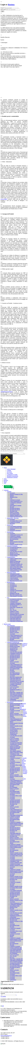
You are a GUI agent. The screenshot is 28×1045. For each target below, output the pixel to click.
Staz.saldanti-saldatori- (15, 568)
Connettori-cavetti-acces (16, 565)
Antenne (12, 587)
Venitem (25, 773)
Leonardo (24, 758)
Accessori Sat (13, 586)
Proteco (25, 769)
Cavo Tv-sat (13, 592)
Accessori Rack (14, 548)
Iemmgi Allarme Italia (25, 713)
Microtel (24, 760)
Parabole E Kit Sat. (14, 593)
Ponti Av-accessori (14, 613)
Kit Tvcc (12, 608)
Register (11, 5)
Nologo (24, 763)
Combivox (24, 643)
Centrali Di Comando (15, 536)
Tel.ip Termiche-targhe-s (16, 615)
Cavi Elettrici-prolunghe (16, 526)
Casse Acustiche (14, 578)
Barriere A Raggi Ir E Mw (16, 494)
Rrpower (25, 770)
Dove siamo (10, 473)
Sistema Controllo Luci (15, 515)
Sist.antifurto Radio (14, 513)
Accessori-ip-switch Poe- (16, 599)
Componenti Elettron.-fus (16, 564)
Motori (11, 540)
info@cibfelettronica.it (6, 1035)
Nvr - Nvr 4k (13, 610)
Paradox (24, 766)
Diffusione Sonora (11, 572)
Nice (23, 762)
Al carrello (3, 996)
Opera (23, 765)
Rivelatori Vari (13, 511)
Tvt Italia (25, 772)
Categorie (6, 490)
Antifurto (9, 491)
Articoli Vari (10, 525)
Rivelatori (12, 523)
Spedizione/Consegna (12, 477)
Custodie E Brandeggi (15, 603)
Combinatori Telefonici (15, 502)
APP (5, 483)
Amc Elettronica (11, 625)
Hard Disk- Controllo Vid (16, 607)
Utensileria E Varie (14, 571)
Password (3, 9)
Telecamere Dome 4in (15, 620)
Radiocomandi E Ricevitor (16, 541)
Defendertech (10, 702)
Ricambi (12, 507)
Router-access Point (15, 554)
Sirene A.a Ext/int (14, 512)
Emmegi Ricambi (22, 705)
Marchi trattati (7, 624)
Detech (24, 703)
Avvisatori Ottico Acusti (16, 520)
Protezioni (12, 529)
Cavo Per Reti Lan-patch (16, 551)
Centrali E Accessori (15, 500)
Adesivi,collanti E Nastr (16, 558)
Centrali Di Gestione (15, 522)
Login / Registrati (11, 469)
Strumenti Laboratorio (15, 530)
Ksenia (24, 716)
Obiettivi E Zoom (14, 611)
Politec (24, 767)
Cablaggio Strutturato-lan (13, 642)
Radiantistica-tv (10, 582)
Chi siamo (9, 471)
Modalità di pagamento (12, 476)
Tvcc (8, 597)
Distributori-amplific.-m (16, 604)
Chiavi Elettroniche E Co (16, 501)
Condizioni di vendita (12, 474)
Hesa (24, 710)
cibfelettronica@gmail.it (6, 391)
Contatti (12, 504)
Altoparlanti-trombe (15, 573)
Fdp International (23, 708)
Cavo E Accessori (14, 579)
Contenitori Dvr (14, 601)
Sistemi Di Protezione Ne (16, 516)
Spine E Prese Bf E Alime (16, 566)
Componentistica (11, 557)
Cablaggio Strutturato (12, 546)
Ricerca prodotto (5, 453)
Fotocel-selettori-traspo (15, 537)
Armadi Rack (13, 550)
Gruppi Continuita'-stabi (16, 527)
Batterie (12, 495)
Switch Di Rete (14, 555)
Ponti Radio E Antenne (15, 505)
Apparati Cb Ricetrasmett (16, 590)
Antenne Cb (13, 589)
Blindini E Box (13, 497)
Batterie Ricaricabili (15, 562)
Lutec (23, 759)
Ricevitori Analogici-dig (16, 594)
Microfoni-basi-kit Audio (16, 580)
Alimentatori (13, 560)
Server (5, 481)
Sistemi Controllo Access (16, 544)
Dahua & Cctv (24, 645)
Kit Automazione (14, 539)
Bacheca (6, 480)
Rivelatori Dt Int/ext (15, 508)
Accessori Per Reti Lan (15, 547)
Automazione (10, 532)
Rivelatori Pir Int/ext (15, 509)
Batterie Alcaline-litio (15, 561)
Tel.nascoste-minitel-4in (16, 617)
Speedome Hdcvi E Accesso (17, 614)
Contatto (9, 470)
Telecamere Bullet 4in (15, 618)
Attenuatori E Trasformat (16, 576)
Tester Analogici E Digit (16, 569)
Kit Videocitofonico (15, 673)
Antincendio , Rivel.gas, (13, 518)
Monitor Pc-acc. (14, 553)
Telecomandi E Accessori (16, 596)
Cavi (11, 498)
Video (5, 478)
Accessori (12, 493)
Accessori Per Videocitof (16, 700)
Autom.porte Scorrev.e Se (16, 534)
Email (2, 8)
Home (5, 467)
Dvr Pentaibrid (13, 606)
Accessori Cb (13, 585)
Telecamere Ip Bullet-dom (16, 621)
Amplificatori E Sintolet (16, 575)
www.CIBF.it (4, 199)
